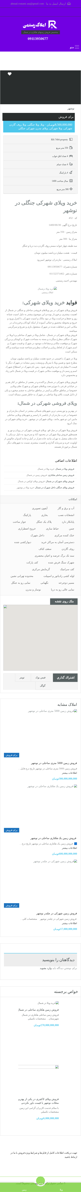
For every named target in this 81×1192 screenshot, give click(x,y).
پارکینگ (27, 515)
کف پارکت (32, 562)
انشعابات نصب (66, 515)
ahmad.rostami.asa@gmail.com (27, 3)
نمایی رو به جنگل (20, 582)
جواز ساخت (19, 521)
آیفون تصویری (39, 508)
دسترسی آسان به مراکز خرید (57, 542)
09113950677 (38, 38)
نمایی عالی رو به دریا (62, 589)
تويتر (22, 677)
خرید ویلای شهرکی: (43, 302)
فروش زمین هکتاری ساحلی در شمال (38, 1009)
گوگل (42, 685)
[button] (44, 638)
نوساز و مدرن (33, 589)
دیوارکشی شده (22, 542)
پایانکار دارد (68, 521)
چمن (71, 528)
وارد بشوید (46, 968)
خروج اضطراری (27, 528)
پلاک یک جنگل (44, 521)
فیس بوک (40, 677)
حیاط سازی (52, 528)
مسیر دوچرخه (66, 582)
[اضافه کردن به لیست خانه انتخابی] (9, 75)
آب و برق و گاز (66, 508)
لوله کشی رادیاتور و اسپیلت (59, 576)
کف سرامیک (67, 569)
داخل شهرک (37, 535)
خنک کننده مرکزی (64, 535)
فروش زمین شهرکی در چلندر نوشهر (56, 913)
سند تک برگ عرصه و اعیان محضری (54, 555)
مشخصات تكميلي (37, 1018)
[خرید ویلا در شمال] (40, 24)
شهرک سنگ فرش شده (61, 562)
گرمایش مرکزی (41, 569)
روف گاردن (68, 549)
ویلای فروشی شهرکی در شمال (48, 403)
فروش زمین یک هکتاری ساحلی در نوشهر (54, 838)
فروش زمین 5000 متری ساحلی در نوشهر (54, 763)
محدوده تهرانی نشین (22, 576)
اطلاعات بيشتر (69, 772)
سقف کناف (45, 549)
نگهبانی (44, 582)
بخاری (44, 515)
